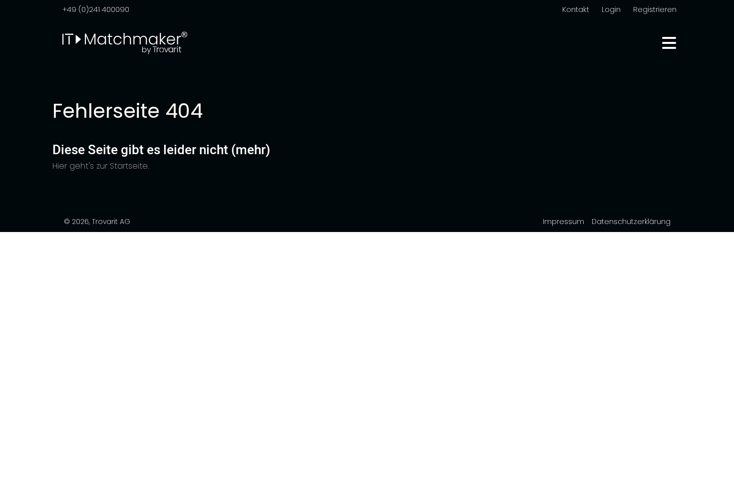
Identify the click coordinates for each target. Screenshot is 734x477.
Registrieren (655, 9)
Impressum (563, 222)
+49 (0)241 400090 (95, 9)
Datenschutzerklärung (631, 222)
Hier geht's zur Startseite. (100, 166)
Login (611, 9)
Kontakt (575, 9)
